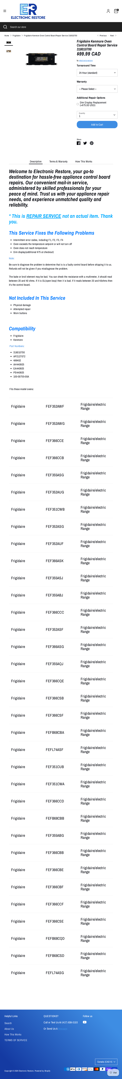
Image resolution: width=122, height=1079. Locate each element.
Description (36, 161)
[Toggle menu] (5, 11)
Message (62, 1028)
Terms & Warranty (58, 161)
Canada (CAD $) (104, 1061)
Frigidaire (17, 35)
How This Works (83, 161)
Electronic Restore (26, 1070)
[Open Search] (5, 27)
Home (6, 35)
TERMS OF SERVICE (15, 1040)
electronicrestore (86, 60)
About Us (9, 1029)
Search (8, 1023)
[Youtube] (84, 1022)
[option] (41, 60)
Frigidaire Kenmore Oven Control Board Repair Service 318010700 (50, 35)
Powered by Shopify (42, 1070)
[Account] (108, 10)
